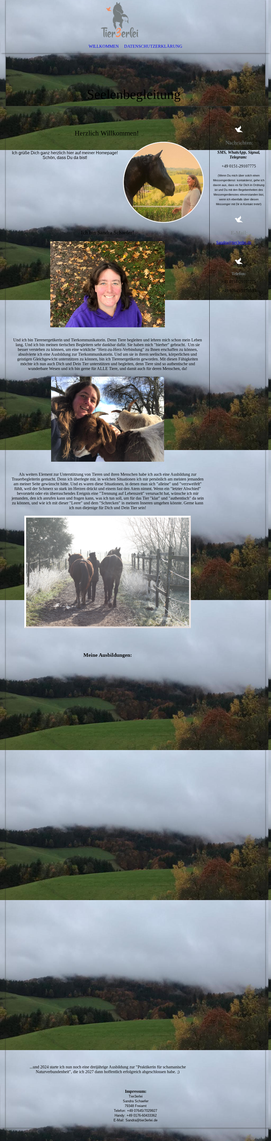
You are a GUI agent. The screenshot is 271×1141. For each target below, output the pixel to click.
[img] (135, 53)
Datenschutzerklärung (153, 46)
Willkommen (104, 46)
